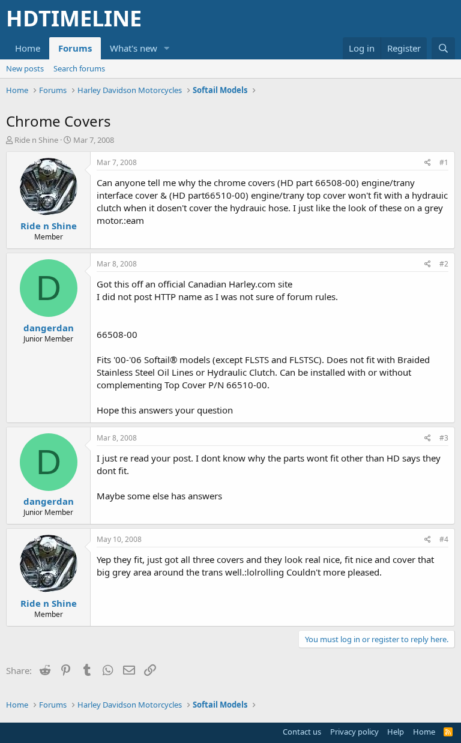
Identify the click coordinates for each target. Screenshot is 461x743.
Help (395, 731)
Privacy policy (354, 731)
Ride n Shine (36, 139)
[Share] (427, 163)
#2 (443, 264)
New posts (25, 68)
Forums (75, 48)
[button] (166, 48)
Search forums (79, 68)
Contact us (302, 731)
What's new (133, 48)
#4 (443, 539)
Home (27, 48)
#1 (443, 162)
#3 (443, 438)
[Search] (443, 48)
